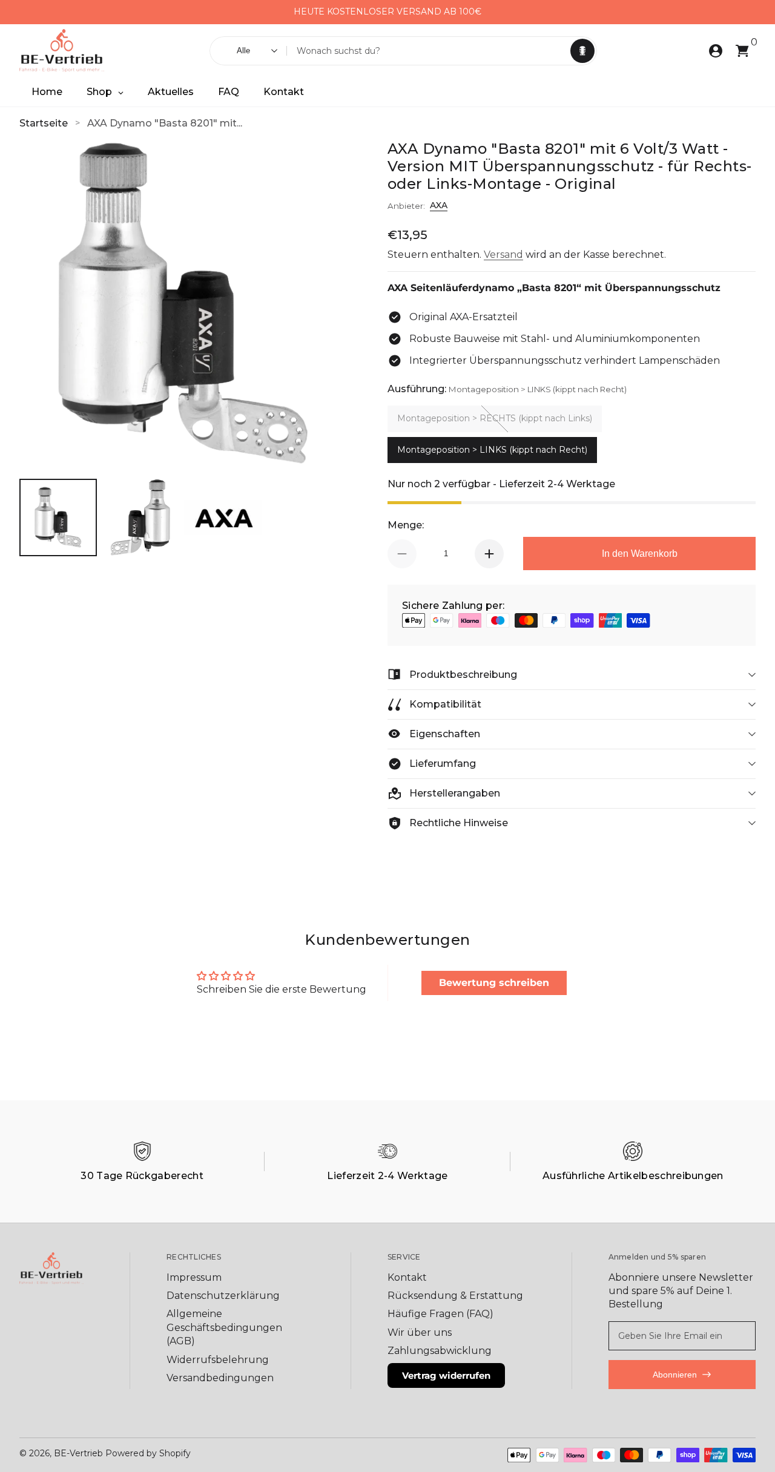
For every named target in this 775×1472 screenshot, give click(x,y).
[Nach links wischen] (284, 12)
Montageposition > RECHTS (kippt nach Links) (494, 418)
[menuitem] (235, 1277)
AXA (438, 205)
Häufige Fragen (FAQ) (440, 1313)
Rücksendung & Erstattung (455, 1295)
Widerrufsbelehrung (218, 1359)
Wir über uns (420, 1332)
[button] (582, 51)
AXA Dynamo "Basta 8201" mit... (164, 123)
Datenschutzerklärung (223, 1295)
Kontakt (407, 1277)
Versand (503, 254)
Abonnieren (675, 1374)
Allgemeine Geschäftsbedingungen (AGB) (224, 1327)
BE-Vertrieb (78, 1453)
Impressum (194, 1277)
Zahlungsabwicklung (440, 1350)
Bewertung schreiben (494, 982)
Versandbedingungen (220, 1378)
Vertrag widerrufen (446, 1375)
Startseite (43, 123)
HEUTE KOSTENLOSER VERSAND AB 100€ (387, 11)
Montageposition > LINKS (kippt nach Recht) (492, 449)
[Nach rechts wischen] (491, 12)
